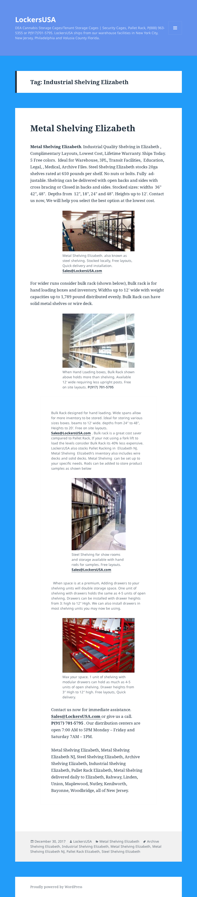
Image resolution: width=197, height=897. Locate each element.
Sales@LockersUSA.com (82, 270)
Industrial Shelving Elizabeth (85, 846)
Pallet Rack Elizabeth (83, 851)
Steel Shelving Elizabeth (121, 851)
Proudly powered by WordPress (56, 886)
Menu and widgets (175, 34)
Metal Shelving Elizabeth (82, 128)
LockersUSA (35, 19)
